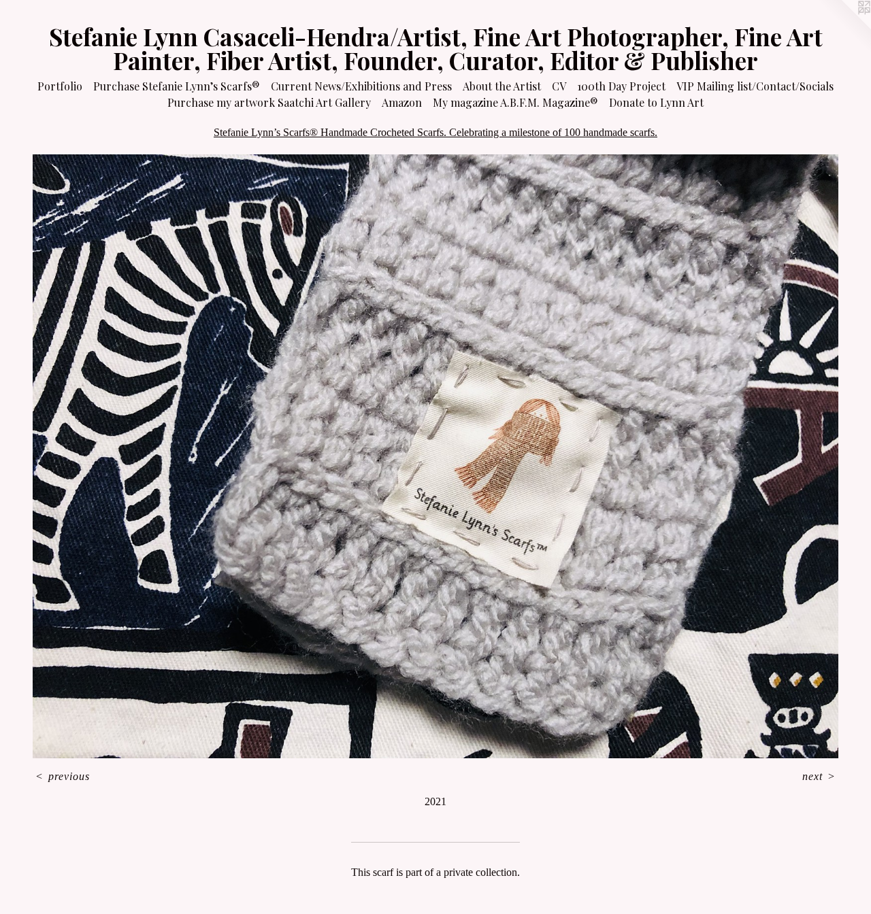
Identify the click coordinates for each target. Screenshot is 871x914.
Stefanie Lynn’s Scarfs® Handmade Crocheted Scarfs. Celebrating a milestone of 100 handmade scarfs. (435, 132)
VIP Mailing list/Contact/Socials (755, 86)
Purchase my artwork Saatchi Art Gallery (269, 102)
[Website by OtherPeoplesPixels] (844, 27)
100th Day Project (621, 86)
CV (559, 86)
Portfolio (59, 86)
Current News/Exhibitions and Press (361, 86)
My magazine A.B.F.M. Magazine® (515, 102)
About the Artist (502, 86)
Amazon (402, 102)
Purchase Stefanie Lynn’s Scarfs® (176, 86)
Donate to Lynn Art (656, 102)
